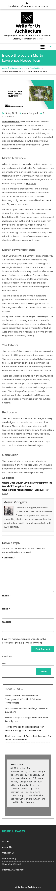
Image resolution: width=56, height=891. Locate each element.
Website (6, 621)
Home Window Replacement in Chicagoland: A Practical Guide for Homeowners (23, 699)
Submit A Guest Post (13, 869)
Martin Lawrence (11, 121)
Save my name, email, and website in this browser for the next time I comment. (24, 640)
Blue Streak (45, 200)
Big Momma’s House (17, 204)
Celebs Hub (35, 68)
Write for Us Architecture (28, 28)
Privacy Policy (9, 858)
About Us (7, 847)
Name (6, 595)
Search (43, 671)
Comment (8, 557)
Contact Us (8, 852)
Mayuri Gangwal (15, 502)
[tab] (42, 46)
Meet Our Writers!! (11, 864)
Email (6, 608)
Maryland (31, 183)
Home (5, 841)
